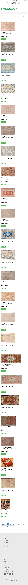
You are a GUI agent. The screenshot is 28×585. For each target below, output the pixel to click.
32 (23, 524)
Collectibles (6, 538)
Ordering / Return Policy (9, 548)
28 (13, 524)
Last (13, 526)
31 (21, 524)
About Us (6, 554)
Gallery (5, 561)
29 (16, 524)
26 (8, 524)
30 (18, 524)
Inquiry (5, 557)
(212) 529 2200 (9, 571)
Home (3, 13)
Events (5, 559)
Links (5, 563)
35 (7, 526)
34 (4, 526)
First (3, 524)
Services (5, 556)
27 (10, 524)
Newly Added (7, 540)
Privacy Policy (7, 550)
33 (2, 526)
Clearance (6, 542)
